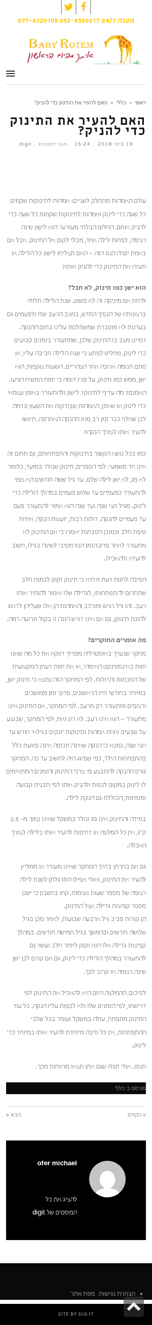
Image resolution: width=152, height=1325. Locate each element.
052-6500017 (80, 21)
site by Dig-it (76, 1314)
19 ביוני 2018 (115, 144)
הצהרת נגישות (117, 1293)
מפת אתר (83, 1293)
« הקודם (137, 1115)
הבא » (13, 1115)
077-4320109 (38, 21)
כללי (119, 1088)
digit (25, 144)
